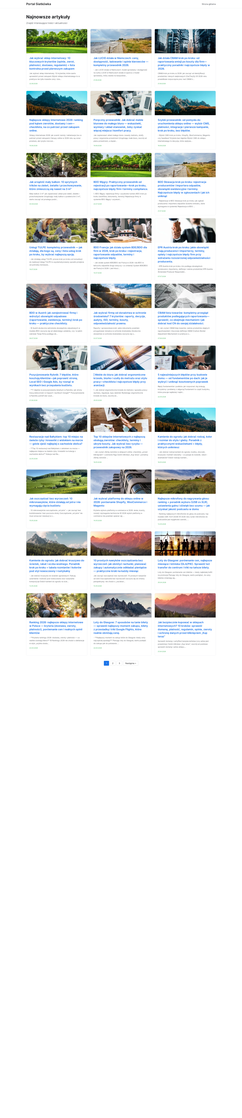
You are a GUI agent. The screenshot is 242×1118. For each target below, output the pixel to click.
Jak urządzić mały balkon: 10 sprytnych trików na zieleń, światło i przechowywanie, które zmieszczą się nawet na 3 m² (55, 185)
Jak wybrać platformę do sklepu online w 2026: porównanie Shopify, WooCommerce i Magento (120, 502)
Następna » (130, 663)
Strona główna (209, 4)
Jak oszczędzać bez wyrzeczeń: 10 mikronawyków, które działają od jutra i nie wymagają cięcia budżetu (55, 502)
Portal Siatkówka (38, 4)
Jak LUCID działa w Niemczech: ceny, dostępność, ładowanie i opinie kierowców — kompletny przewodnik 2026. (121, 62)
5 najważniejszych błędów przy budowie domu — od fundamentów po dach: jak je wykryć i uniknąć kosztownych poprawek (183, 378)
